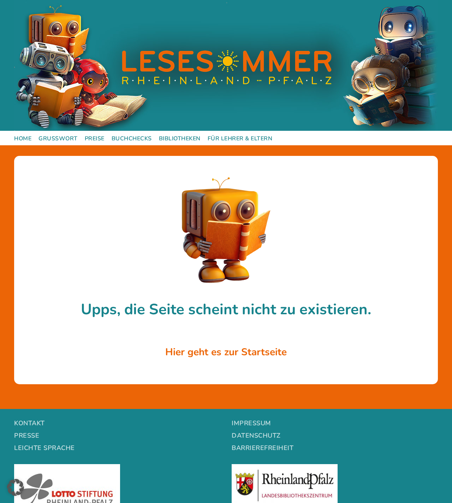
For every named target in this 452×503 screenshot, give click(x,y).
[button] (15, 487)
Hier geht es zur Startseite (226, 352)
